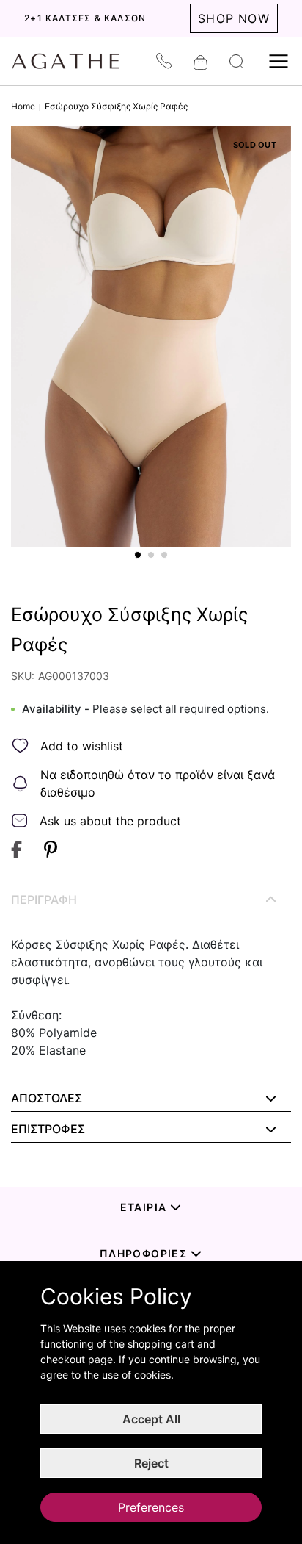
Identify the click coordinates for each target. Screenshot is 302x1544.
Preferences (151, 1507)
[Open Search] (236, 61)
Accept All (151, 1419)
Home (23, 106)
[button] (137, 555)
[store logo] (73, 61)
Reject (151, 1463)
